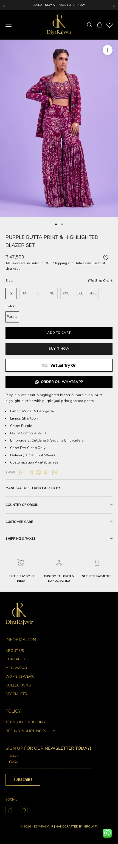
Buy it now (59, 348)
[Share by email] (54, 472)
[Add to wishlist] (105, 257)
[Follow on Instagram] (24, 810)
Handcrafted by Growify (77, 826)
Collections (18, 685)
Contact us (17, 659)
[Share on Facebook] (21, 472)
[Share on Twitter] (30, 472)
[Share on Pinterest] (46, 472)
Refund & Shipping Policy (30, 731)
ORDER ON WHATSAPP (62, 381)
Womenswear (19, 676)
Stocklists (16, 693)
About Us (14, 650)
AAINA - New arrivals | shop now (59, 5)
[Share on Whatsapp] (38, 472)
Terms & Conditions (25, 722)
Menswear (16, 668)
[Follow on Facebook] (8, 810)
